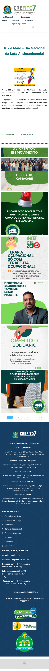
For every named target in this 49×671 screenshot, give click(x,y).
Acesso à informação (10, 20)
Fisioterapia (28, 20)
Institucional (8, 17)
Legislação (25, 17)
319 (40, 417)
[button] (24, 662)
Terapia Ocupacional (17, 23)
